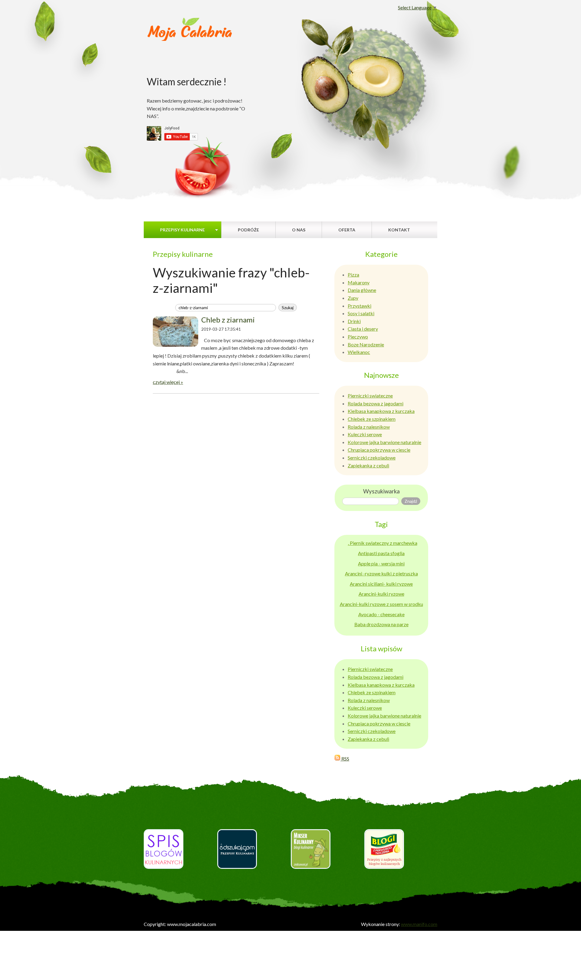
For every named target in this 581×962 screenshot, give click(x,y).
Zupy (353, 298)
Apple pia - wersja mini (381, 563)
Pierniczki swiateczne (370, 395)
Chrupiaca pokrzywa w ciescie (379, 450)
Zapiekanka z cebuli (368, 465)
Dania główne (362, 290)
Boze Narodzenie (366, 344)
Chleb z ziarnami (228, 319)
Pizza (353, 274)
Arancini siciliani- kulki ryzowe (381, 584)
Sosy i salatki (361, 313)
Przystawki (359, 306)
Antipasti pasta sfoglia (381, 553)
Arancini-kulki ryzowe (381, 594)
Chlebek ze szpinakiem (372, 419)
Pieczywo (358, 336)
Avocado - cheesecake (381, 614)
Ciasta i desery (363, 329)
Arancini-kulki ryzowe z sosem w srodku (381, 604)
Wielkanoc (359, 352)
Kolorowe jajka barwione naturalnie (384, 442)
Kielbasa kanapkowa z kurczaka (381, 411)
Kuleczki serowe (365, 434)
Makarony (358, 282)
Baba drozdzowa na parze (381, 624)
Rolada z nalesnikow (369, 427)
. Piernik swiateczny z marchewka (382, 543)
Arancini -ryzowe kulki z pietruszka (381, 573)
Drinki (354, 321)
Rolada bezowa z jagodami (375, 403)
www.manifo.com (419, 924)
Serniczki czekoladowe (372, 457)
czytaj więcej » (168, 382)
